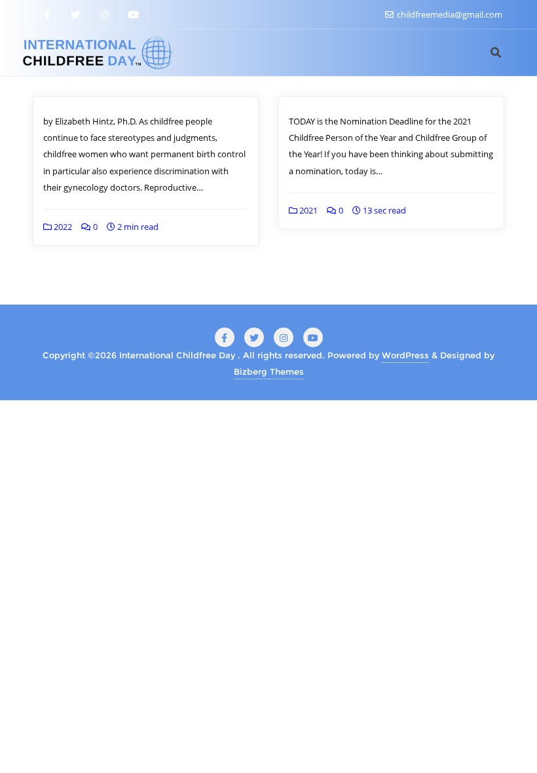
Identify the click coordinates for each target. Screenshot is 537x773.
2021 (307, 210)
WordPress (405, 355)
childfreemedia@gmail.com (448, 14)
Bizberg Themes (269, 371)
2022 (62, 227)
